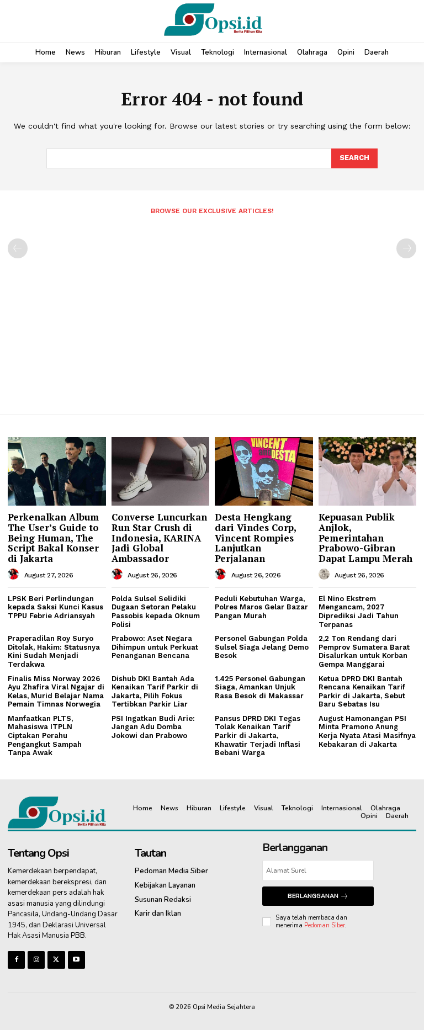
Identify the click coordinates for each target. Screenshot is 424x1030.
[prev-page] (18, 248)
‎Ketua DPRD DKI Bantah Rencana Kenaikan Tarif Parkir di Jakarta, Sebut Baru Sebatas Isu (362, 692)
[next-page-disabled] (406, 248)
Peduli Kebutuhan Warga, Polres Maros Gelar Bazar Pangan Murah (261, 607)
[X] (56, 959)
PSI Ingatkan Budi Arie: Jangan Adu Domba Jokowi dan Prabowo (153, 727)
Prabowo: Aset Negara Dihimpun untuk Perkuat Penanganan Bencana (155, 647)
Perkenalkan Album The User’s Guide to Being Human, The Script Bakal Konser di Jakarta (53, 538)
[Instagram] (36, 959)
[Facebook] (16, 959)
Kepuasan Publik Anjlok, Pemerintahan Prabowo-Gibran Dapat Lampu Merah (365, 538)
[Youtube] (76, 959)
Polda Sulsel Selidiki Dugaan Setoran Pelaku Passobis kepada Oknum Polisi (156, 611)
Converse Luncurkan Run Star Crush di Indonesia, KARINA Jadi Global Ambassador (159, 538)
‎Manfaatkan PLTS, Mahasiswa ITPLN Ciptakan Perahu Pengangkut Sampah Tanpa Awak (45, 735)
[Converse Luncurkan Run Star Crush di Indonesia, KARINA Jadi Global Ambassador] (161, 471)
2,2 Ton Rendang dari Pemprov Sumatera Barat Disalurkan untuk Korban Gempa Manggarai (364, 651)
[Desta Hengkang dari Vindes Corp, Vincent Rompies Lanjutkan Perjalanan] (264, 471)
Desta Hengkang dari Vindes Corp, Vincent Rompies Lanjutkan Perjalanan (255, 538)
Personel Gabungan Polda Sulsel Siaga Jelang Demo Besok (262, 647)
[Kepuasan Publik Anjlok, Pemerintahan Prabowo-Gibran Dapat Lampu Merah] (368, 471)
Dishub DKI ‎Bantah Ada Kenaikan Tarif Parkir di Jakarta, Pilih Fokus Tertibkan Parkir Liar (155, 692)
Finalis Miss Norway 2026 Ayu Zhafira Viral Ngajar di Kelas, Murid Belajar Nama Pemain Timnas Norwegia (56, 692)
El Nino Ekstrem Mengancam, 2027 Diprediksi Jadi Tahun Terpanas (359, 611)
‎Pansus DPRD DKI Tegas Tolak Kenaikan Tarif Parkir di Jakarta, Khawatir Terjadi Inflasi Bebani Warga (257, 735)
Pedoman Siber (324, 925)
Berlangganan (313, 896)
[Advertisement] (212, 310)
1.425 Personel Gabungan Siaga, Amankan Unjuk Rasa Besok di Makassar (260, 687)
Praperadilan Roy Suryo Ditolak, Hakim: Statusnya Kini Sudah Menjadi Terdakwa (54, 651)
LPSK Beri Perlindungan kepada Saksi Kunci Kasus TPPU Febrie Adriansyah (55, 607)
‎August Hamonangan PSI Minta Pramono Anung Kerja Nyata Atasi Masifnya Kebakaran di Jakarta (367, 731)
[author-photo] (15, 575)
